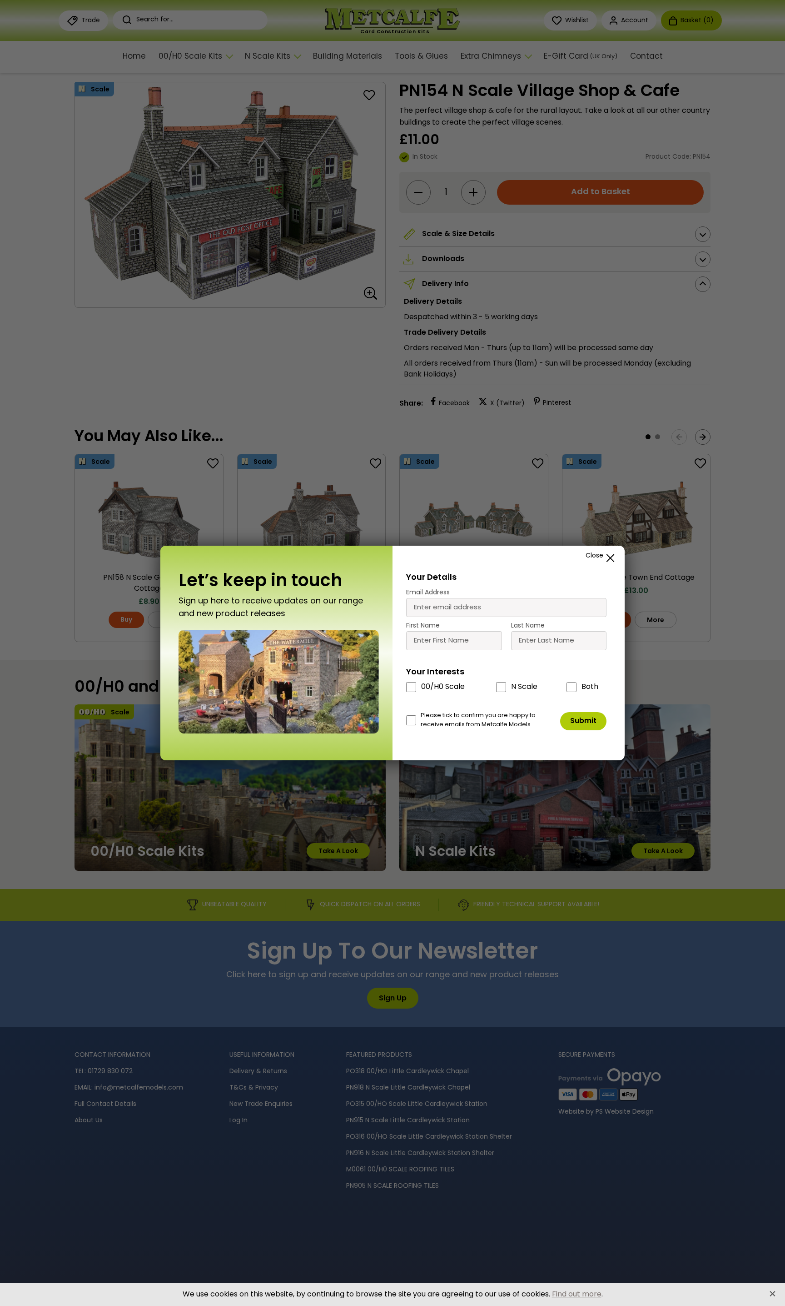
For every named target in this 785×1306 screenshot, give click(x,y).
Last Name (528, 626)
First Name (423, 626)
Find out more (576, 1294)
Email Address (428, 592)
